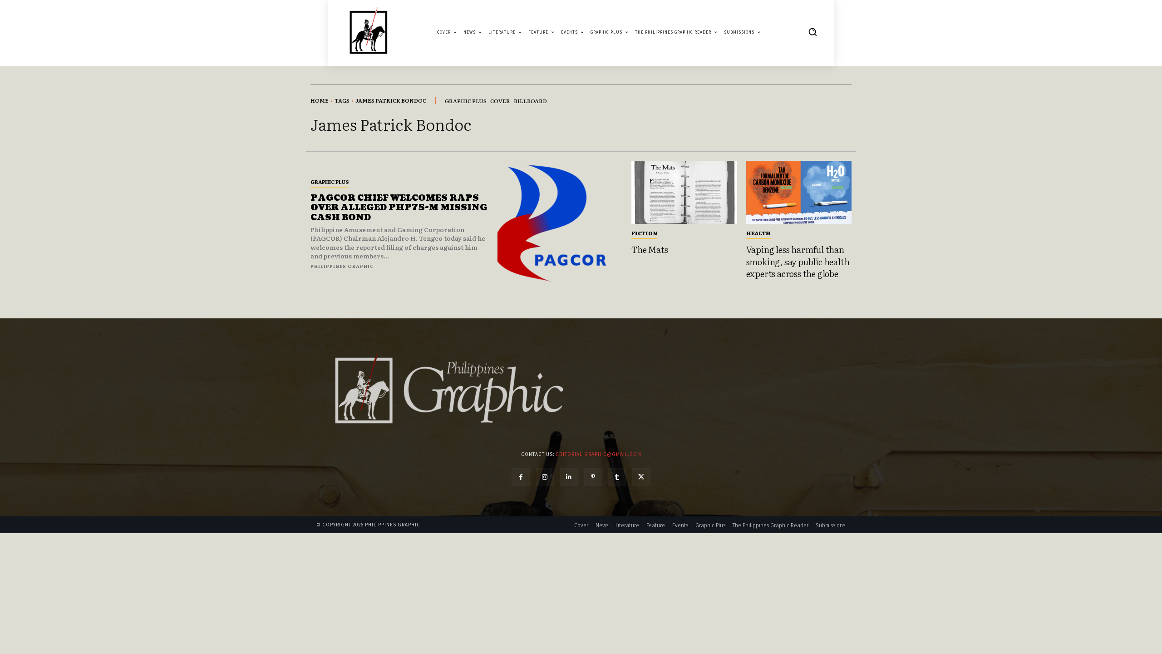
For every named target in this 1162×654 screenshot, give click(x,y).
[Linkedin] (569, 477)
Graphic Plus (329, 181)
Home (319, 100)
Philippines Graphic (342, 266)
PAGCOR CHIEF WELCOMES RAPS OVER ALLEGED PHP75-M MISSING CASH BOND (398, 208)
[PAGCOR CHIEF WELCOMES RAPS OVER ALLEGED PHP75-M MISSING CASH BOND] (559, 223)
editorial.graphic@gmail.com (598, 454)
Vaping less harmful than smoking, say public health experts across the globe (798, 261)
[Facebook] (520, 477)
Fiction (644, 233)
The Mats (649, 249)
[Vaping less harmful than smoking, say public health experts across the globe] (799, 192)
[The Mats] (684, 192)
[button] (812, 32)
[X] (641, 477)
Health (758, 233)
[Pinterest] (593, 477)
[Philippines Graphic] (368, 32)
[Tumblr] (617, 477)
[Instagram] (545, 477)
